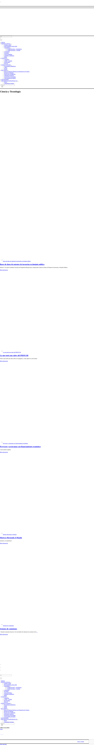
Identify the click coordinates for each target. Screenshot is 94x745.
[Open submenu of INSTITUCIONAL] (10, 682)
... (37, 632)
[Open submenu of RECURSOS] (8, 70)
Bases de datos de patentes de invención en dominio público (17, 261)
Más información (4, 270)
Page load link (3, 744)
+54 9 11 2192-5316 (6, 666)
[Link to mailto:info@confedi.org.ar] (1, 734)
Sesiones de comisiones (8, 625)
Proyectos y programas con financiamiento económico (15, 443)
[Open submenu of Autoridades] (10, 686)
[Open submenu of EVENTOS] (7, 58)
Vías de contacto (5, 4)
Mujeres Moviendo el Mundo (10, 534)
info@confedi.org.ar (5, 668)
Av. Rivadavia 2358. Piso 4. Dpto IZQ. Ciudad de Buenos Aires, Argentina (10, 672)
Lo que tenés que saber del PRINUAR (12, 352)
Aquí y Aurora (80, 741)
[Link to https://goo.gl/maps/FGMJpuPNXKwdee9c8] (3, 734)
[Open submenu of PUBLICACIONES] (11, 65)
